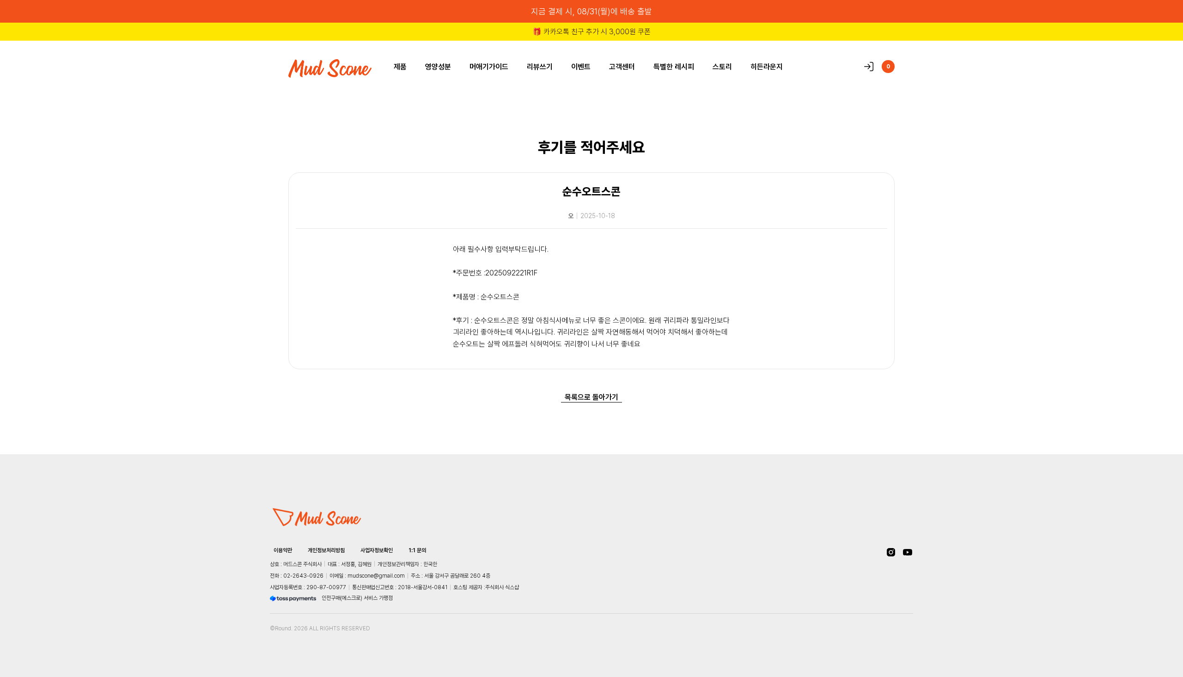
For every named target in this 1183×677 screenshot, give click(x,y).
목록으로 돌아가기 (591, 397)
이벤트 (581, 66)
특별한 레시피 (673, 66)
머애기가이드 (489, 66)
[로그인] (868, 66)
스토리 (722, 66)
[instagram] (890, 552)
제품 (400, 66)
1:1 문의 (417, 550)
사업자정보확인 (376, 550)
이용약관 (283, 550)
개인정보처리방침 (326, 550)
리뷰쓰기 (540, 66)
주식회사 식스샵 (502, 587)
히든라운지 (766, 66)
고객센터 (622, 66)
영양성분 (438, 66)
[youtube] (907, 552)
